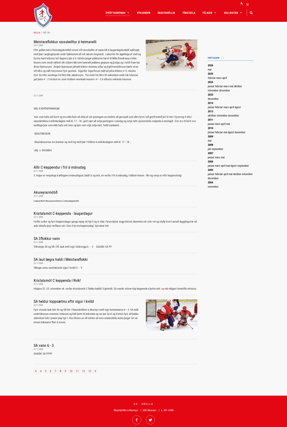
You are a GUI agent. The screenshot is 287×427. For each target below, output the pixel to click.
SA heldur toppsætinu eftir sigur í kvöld (64, 301)
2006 (210, 161)
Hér (163, 289)
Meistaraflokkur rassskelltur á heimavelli (65, 42)
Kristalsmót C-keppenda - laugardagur (63, 213)
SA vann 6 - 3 (44, 345)
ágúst (238, 107)
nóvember (213, 90)
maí (210, 69)
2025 (210, 73)
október (238, 86)
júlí (210, 149)
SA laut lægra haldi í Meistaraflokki (61, 259)
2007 (210, 153)
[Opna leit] (251, 12)
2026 (210, 65)
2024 (210, 82)
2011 (210, 119)
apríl (224, 77)
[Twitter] (150, 419)
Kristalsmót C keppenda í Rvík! (57, 280)
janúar (211, 86)
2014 (210, 103)
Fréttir (46, 33)
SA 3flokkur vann (47, 238)
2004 (210, 182)
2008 (210, 144)
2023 (210, 94)
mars (219, 77)
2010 (210, 128)
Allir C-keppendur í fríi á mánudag (60, 167)
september (217, 149)
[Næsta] (95, 371)
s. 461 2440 (167, 410)
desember (224, 90)
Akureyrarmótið (46, 192)
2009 (210, 136)
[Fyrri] (36, 371)
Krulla (37, 33)
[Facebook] (136, 419)
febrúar (212, 77)
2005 (210, 169)
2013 (210, 111)
